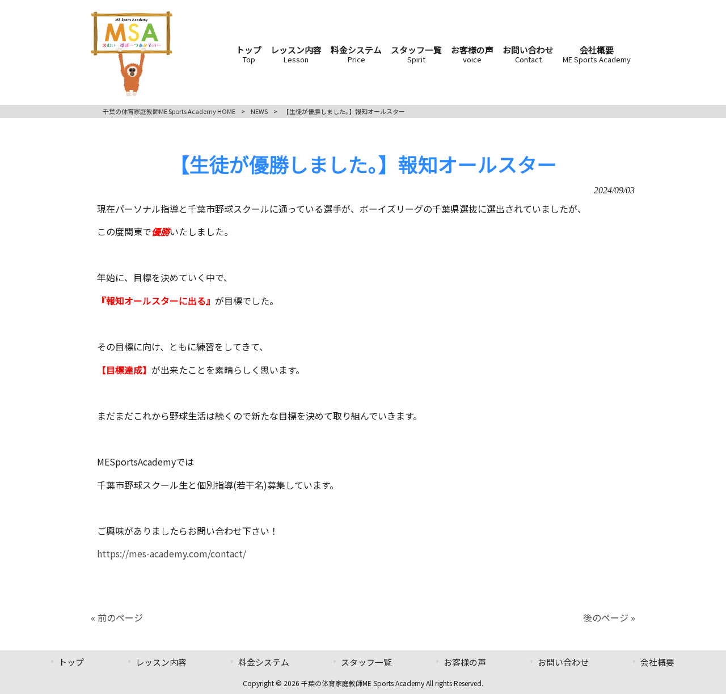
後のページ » (609, 617)
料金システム (263, 662)
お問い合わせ (563, 662)
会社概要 (657, 662)
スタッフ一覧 (366, 662)
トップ (71, 662)
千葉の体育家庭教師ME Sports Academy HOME (169, 111)
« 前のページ (117, 617)
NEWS (259, 111)
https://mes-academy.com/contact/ (171, 553)
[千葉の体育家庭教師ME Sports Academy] (131, 92)
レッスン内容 (161, 662)
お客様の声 (465, 662)
